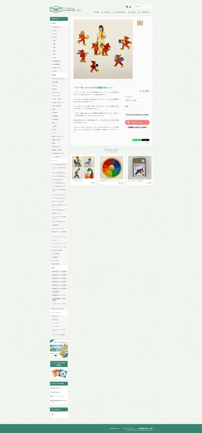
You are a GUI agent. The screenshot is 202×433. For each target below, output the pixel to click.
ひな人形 (55, 316)
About (107, 12)
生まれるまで (56, 27)
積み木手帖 (55, 264)
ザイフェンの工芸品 (58, 334)
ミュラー (55, 240)
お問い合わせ (56, 392)
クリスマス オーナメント (59, 330)
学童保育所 (55, 292)
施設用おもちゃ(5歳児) (59, 288)
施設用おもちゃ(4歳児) (59, 285)
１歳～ (54, 40)
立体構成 (55, 119)
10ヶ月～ (55, 37)
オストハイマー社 (57, 228)
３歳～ (54, 47)
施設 (53, 267)
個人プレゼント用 (57, 308)
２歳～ (54, 44)
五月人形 (55, 319)
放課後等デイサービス (59, 295)
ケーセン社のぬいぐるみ (59, 205)
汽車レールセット (57, 102)
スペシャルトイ (57, 312)
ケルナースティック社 (59, 247)
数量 (126, 106)
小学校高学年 (56, 64)
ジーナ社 (55, 260)
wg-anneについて (58, 388)
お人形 (54, 89)
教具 (53, 143)
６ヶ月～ (55, 33)
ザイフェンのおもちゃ (59, 194)
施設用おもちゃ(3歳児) (59, 281)
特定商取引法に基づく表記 (59, 401)
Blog (133, 12)
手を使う (55, 112)
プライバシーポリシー (59, 396)
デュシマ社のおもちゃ (59, 176)
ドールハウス (56, 95)
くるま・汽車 (56, 99)
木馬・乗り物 (56, 106)
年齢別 (54, 23)
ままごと (55, 85)
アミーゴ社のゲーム (58, 221)
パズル (54, 129)
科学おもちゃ (56, 146)
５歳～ (54, 54)
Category (121, 12)
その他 (54, 71)
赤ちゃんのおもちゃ (58, 78)
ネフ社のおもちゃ (57, 179)
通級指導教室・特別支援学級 (59, 299)
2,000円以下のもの (58, 153)
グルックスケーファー (59, 243)
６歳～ (54, 57)
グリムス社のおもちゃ (59, 172)
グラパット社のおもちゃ (59, 168)
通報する (147, 142)
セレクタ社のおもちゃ (59, 210)
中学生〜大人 (56, 67)
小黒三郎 (55, 225)
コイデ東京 (55, 253)
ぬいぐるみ (55, 92)
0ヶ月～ (54, 30)
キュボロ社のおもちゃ (59, 164)
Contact (145, 12)
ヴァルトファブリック (59, 236)
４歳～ (54, 50)
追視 (53, 109)
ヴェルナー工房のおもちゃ (59, 190)
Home (96, 12)
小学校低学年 (56, 61)
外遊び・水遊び (57, 150)
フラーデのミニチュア (59, 198)
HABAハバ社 (56, 213)
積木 (53, 123)
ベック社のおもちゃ (58, 183)
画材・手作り (56, 139)
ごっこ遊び (55, 156)
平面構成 (55, 116)
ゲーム (54, 133)
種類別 (54, 75)
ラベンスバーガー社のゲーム (59, 217)
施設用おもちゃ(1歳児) (59, 275)
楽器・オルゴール (57, 136)
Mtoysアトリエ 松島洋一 (59, 232)
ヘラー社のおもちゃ (58, 186)
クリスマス (55, 326)
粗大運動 (55, 82)
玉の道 (54, 126)
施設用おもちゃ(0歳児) (59, 271)
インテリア (55, 323)
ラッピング (128, 96)
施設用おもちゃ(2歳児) (59, 278)
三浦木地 (55, 257)
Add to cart (137, 122)
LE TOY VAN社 (57, 250)
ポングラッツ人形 (57, 201)
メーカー (55, 160)
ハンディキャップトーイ (59, 304)
